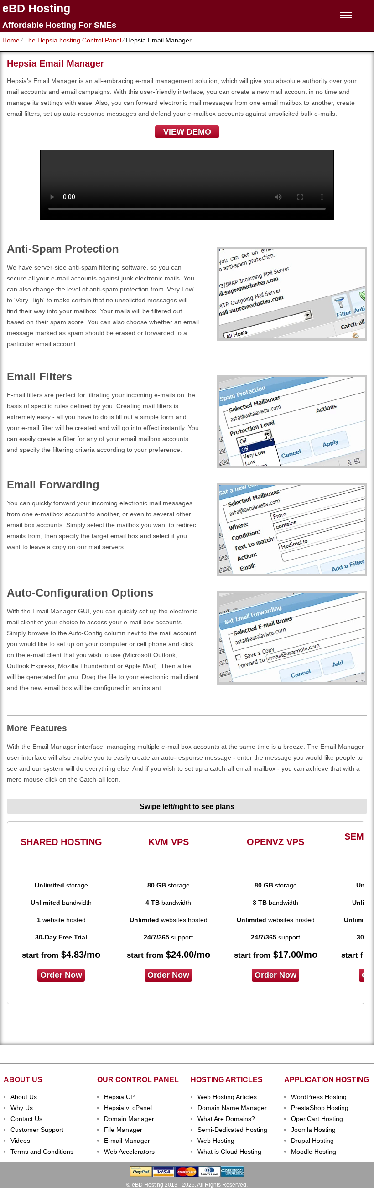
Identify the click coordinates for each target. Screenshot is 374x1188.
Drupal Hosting (312, 1140)
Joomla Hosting (313, 1129)
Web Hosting (215, 1140)
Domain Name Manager (232, 1107)
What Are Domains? (226, 1118)
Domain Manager (129, 1118)
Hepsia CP (119, 1096)
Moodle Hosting (313, 1151)
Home (11, 40)
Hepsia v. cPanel (128, 1107)
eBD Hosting (36, 8)
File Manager (123, 1129)
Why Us (21, 1107)
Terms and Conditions (41, 1151)
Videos (20, 1140)
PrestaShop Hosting (319, 1107)
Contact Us (26, 1118)
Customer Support (36, 1129)
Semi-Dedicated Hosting (232, 1129)
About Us (23, 1096)
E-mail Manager (127, 1140)
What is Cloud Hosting (229, 1151)
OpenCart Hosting (317, 1118)
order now (61, 975)
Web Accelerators (129, 1151)
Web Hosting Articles (227, 1096)
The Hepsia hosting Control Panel (72, 40)
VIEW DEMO (187, 131)
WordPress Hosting (319, 1096)
